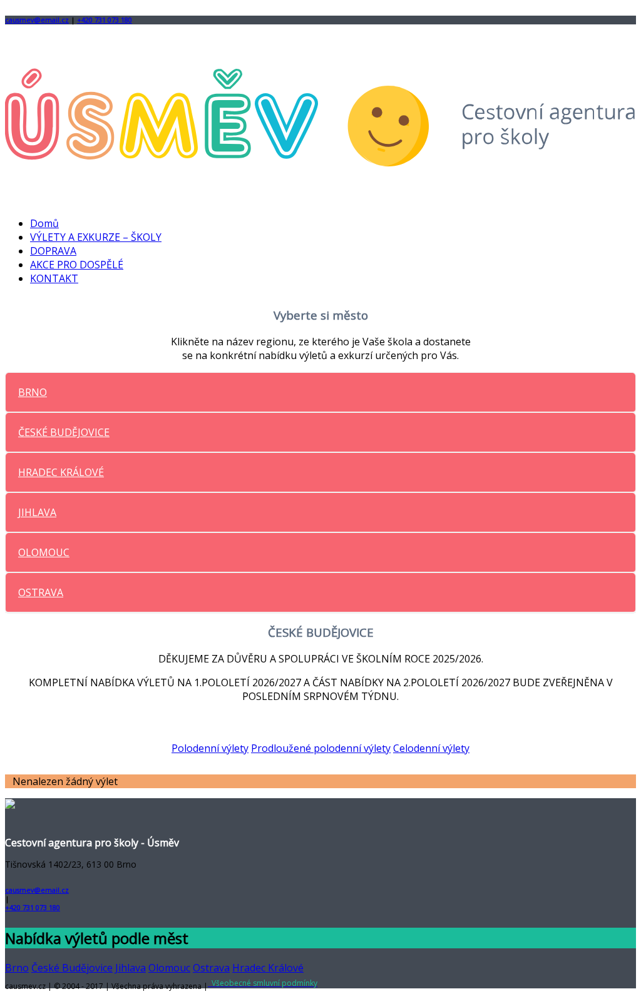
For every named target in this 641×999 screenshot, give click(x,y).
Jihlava (130, 968)
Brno (17, 968)
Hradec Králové (268, 968)
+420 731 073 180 (104, 20)
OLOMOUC (43, 552)
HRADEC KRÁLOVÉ (61, 472)
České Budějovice (72, 968)
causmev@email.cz (37, 20)
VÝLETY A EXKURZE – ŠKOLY (96, 237)
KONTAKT (54, 278)
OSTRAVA (40, 592)
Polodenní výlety (210, 748)
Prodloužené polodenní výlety (321, 748)
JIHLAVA (37, 512)
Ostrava (211, 968)
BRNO (32, 392)
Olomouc (169, 968)
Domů (44, 223)
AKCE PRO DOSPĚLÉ (76, 264)
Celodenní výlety (431, 748)
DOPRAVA (53, 251)
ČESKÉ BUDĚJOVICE (64, 432)
